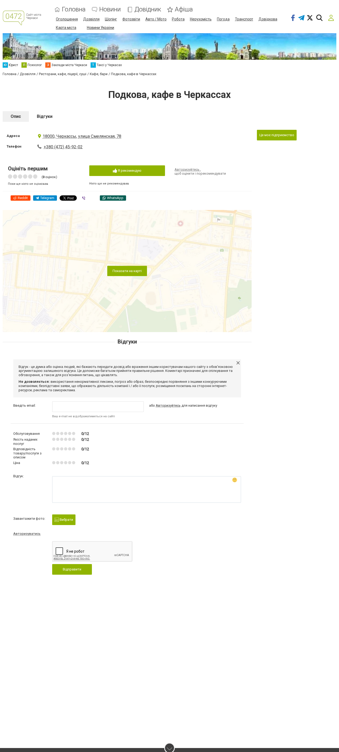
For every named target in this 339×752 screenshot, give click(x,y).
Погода (223, 19)
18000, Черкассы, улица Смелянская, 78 (82, 136)
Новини (110, 9)
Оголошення (67, 19)
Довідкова (267, 19)
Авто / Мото (156, 19)
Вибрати (66, 520)
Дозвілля (91, 19)
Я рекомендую (129, 171)
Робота (178, 19)
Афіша (184, 9)
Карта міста (66, 27)
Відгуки (44, 116)
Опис (16, 116)
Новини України (100, 27)
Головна (74, 9)
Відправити (72, 569)
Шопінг (111, 19)
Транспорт (244, 19)
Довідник (148, 9)
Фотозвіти (131, 19)
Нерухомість (201, 19)
